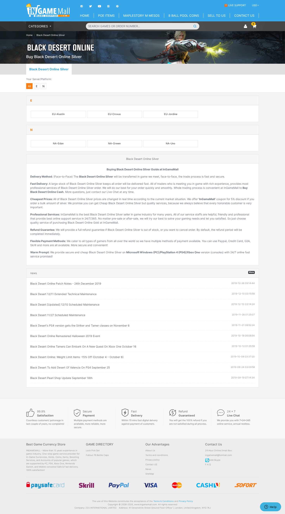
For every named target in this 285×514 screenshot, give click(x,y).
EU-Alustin (58, 114)
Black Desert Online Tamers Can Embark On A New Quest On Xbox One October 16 (83, 346)
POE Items (106, 15)
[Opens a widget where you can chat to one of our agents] (270, 507)
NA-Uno (170, 143)
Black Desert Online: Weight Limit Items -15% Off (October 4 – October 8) (77, 357)
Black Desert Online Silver (49, 69)
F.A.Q (208, 464)
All (29, 86)
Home (84, 15)
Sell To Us (216, 15)
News (148, 469)
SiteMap (149, 473)
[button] (254, 26)
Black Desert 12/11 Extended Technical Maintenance (63, 294)
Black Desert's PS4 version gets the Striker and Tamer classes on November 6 (80, 325)
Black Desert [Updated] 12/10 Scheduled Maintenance (64, 304)
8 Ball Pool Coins (183, 15)
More (251, 272)
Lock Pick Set (93, 450)
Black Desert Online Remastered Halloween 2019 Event (65, 336)
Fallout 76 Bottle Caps (97, 455)
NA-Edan (58, 143)
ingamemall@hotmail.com (218, 455)
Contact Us (244, 15)
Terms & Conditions (163, 501)
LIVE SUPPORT (237, 5)
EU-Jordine (170, 114)
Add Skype (214, 460)
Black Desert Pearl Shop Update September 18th (61, 378)
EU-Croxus (114, 114)
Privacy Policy (186, 501)
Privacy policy (152, 459)
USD (254, 5)
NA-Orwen (114, 143)
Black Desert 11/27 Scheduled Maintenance (57, 315)
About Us (150, 450)
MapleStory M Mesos (141, 15)
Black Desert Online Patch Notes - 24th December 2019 (65, 283)
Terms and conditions (156, 455)
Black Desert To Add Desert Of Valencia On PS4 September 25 (70, 367)
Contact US (151, 464)
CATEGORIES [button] (38, 26)
